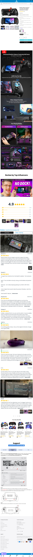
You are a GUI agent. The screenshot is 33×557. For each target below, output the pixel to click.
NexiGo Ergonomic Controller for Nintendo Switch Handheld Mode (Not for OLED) (20, 433)
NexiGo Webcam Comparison (5, 543)
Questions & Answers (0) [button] (12, 230)
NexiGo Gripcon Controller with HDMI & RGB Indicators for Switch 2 (12, 433)
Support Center (3, 536)
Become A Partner (3, 530)
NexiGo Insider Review (4, 546)
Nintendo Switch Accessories (7, 3)
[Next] (17, 16)
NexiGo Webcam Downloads (5, 540)
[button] (22, 11)
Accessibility (2, 549)
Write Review (7, 232)
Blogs (1, 529)
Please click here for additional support (16, 445)
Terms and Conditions (4, 524)
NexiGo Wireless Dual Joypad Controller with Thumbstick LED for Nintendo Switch (28, 433)
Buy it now (26, 42)
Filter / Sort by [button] (19, 232)
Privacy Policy (2, 523)
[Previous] (2, 16)
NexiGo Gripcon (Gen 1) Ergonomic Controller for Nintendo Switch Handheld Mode (4, 433)
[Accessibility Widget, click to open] (1, 556)
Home (1, 3)
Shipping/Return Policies (4, 526)
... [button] (14, 293)
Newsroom (2, 527)
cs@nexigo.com (20, 523)
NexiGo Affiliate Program (4, 547)
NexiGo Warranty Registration (5, 539)
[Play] (10, 16)
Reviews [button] (2, 230)
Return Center (3, 537)
